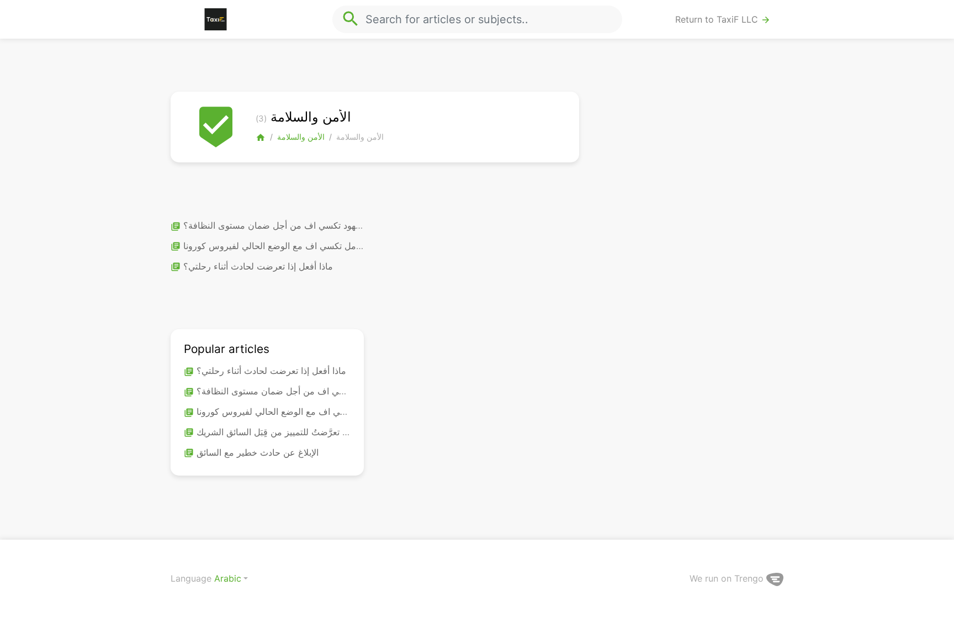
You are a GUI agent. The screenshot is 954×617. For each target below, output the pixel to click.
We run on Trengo (728, 578)
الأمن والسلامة (301, 136)
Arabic (227, 578)
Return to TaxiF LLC (723, 19)
